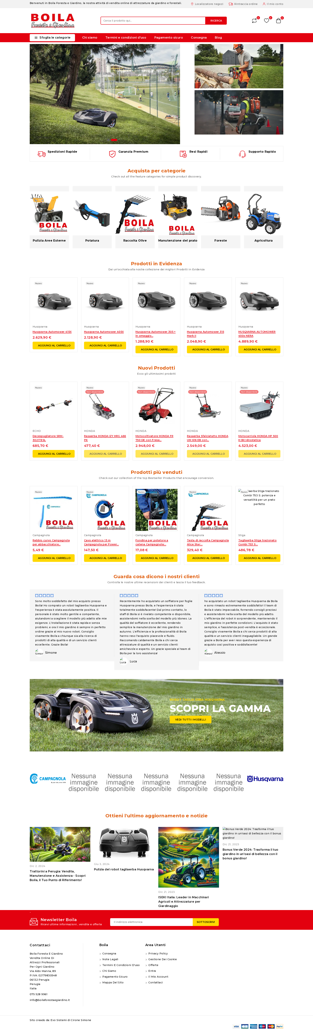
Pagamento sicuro (168, 37)
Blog (218, 37)
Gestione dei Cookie (162, 959)
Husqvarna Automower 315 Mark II (205, 333)
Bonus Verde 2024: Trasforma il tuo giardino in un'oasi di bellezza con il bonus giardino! (250, 854)
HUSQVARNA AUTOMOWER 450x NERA (257, 333)
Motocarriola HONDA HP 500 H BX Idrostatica (258, 438)
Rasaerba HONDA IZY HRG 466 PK (105, 438)
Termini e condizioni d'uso (125, 37)
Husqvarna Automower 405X (104, 331)
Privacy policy (158, 953)
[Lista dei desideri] (266, 20)
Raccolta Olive (135, 240)
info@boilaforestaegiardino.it (50, 1000)
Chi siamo (89, 37)
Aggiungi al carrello (54, 345)
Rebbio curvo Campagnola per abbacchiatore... (51, 542)
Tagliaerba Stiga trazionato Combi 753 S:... (257, 542)
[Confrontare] (254, 20)
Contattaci (40, 945)
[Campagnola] (48, 779)
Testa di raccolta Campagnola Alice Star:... (208, 542)
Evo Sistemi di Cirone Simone (71, 1020)
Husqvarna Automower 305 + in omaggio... (155, 333)
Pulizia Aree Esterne (49, 240)
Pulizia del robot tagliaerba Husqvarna (124, 869)
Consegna (199, 37)
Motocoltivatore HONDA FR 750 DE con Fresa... (154, 438)
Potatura (92, 240)
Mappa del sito (113, 982)
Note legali (110, 959)
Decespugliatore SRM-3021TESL (48, 438)
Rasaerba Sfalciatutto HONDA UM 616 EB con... (207, 438)
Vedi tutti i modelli (190, 719)
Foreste (220, 240)
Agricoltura (263, 240)
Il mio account (158, 976)
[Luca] (124, 661)
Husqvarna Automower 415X (52, 331)
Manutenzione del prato (177, 240)
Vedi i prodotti (47, 52)
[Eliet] (156, 782)
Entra (152, 971)
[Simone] (39, 653)
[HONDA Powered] (229, 782)
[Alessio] (208, 653)
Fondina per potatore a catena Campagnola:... (151, 542)
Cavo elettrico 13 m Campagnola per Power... (101, 542)
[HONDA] (193, 782)
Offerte (153, 965)
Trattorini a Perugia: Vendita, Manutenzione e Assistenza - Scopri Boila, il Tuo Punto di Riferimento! (58, 876)
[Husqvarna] (265, 778)
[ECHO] (120, 782)
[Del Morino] (84, 782)
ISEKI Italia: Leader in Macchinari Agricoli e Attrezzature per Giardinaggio (183, 902)
